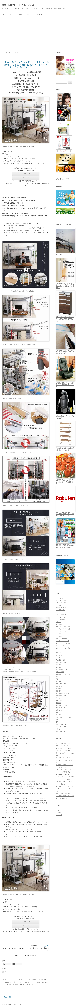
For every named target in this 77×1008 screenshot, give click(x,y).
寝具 (34, 980)
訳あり (58, 712)
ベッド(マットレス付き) (63, 641)
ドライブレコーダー (62, 631)
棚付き (11, 984)
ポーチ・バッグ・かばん (63, 643)
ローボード (59, 655)
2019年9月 (59, 812)
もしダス (45, 946)
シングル (25, 982)
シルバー (19, 982)
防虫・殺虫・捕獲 (61, 727)
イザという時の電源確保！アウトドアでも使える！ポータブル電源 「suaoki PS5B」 (65, 796)
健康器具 (58, 665)
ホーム (4, 14)
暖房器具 (58, 691)
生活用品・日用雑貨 (62, 705)
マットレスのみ (60, 646)
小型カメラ (59, 681)
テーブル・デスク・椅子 (63, 629)
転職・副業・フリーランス (63, 717)
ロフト (22, 980)
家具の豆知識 (60, 672)
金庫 (57, 722)
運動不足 (58, 719)
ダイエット (59, 624)
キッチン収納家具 (61, 607)
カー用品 (58, 605)
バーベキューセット (62, 634)
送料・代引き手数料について (34, 14)
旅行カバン (59, 686)
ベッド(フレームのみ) (62, 638)
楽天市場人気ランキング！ (63, 693)
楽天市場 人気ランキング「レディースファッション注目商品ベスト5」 (65, 760)
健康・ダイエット (61, 662)
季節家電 (58, 667)
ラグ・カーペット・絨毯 (63, 648)
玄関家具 (58, 703)
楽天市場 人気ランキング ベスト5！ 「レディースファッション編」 (65, 788)
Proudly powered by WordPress (11, 1004)
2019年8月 (59, 815)
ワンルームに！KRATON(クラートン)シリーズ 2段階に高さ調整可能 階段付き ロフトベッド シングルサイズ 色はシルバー (25, 64)
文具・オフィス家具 (62, 684)
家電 (57, 677)
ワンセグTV (59, 657)
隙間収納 (58, 729)
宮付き (6, 984)
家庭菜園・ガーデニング (63, 674)
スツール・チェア (61, 617)
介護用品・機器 (60, 660)
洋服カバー (59, 698)
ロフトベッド (29, 980)
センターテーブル (61, 619)
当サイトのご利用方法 (16, 14)
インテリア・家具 (15, 980)
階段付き (16, 984)
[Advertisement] (38, 31)
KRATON (43, 980)
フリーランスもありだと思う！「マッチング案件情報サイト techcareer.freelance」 (65, 772)
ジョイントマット (61, 615)
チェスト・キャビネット (63, 626)
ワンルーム (40, 982)
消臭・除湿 (59, 700)
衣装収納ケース (60, 708)
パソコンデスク (60, 636)
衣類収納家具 (60, 710)
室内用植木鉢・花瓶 (62, 669)
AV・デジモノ (60, 598)
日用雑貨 (58, 688)
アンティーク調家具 (62, 600)
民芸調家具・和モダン (62, 696)
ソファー (58, 622)
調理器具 (58, 715)
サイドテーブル (60, 610)
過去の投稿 (6, 997)
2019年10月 (59, 810)
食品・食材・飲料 (61, 731)
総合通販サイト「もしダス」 (19, 5)
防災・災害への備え (62, 724)
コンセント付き (11, 982)
